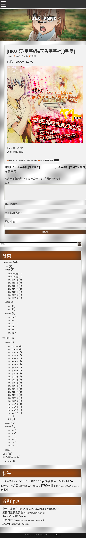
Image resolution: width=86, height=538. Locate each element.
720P (47, 160)
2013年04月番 (13, 365)
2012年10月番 (13, 283)
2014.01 (11, 324)
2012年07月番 (13, 359)
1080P (30, 481)
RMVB (4, 485)
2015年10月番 (13, 392)
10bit (3, 481)
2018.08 (11, 446)
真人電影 (31, 486)
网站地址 (9, 221)
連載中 (5, 489)
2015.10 (11, 440)
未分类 (4, 454)
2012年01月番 (13, 352)
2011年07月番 (13, 274)
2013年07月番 (13, 289)
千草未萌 (33, 56)
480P (10, 481)
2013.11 (11, 434)
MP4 (69, 481)
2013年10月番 (13, 292)
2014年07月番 (13, 377)
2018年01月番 (13, 407)
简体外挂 (37, 486)
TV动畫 (28, 160)
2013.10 (11, 431)
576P (15, 482)
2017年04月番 (13, 404)
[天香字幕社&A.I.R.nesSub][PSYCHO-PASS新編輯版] (39, 509)
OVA (6, 267)
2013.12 (11, 321)
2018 (10, 309)
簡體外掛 (63, 486)
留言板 (22, 517)
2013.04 (11, 318)
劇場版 (7, 302)
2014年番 (11, 333)
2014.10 (11, 330)
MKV (51, 160)
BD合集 (48, 481)
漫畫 (25, 486)
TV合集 (57, 160)
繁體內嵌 (69, 486)
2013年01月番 (13, 286)
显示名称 (10, 204)
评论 (7, 183)
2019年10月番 (13, 413)
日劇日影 (8, 313)
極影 (15, 152)
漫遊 (21, 152)
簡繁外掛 (47, 485)
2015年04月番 (13, 295)
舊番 (9, 419)
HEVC (56, 482)
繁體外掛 (76, 486)
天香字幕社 (34, 160)
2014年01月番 (13, 371)
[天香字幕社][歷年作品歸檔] (35, 513)
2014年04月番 (13, 374)
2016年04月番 (13, 395)
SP (9, 416)
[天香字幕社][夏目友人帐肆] (70, 167)
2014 (10, 306)
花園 (9, 152)
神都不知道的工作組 (9, 457)
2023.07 (8, 461)
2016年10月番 (13, 401)
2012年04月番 (13, 280)
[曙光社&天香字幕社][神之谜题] (22, 167)
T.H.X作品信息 (7, 262)
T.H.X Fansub (43, 18)
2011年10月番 (20, 160)
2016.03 (11, 443)
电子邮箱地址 (13, 212)
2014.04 (11, 327)
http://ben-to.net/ (24, 61)
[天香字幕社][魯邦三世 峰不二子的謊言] (29, 520)
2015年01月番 (13, 383)
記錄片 (7, 450)
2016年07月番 (13, 298)
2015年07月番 (13, 389)
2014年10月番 (13, 380)
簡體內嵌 (57, 486)
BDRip (40, 481)
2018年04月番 (13, 410)
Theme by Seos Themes (53, 535)
